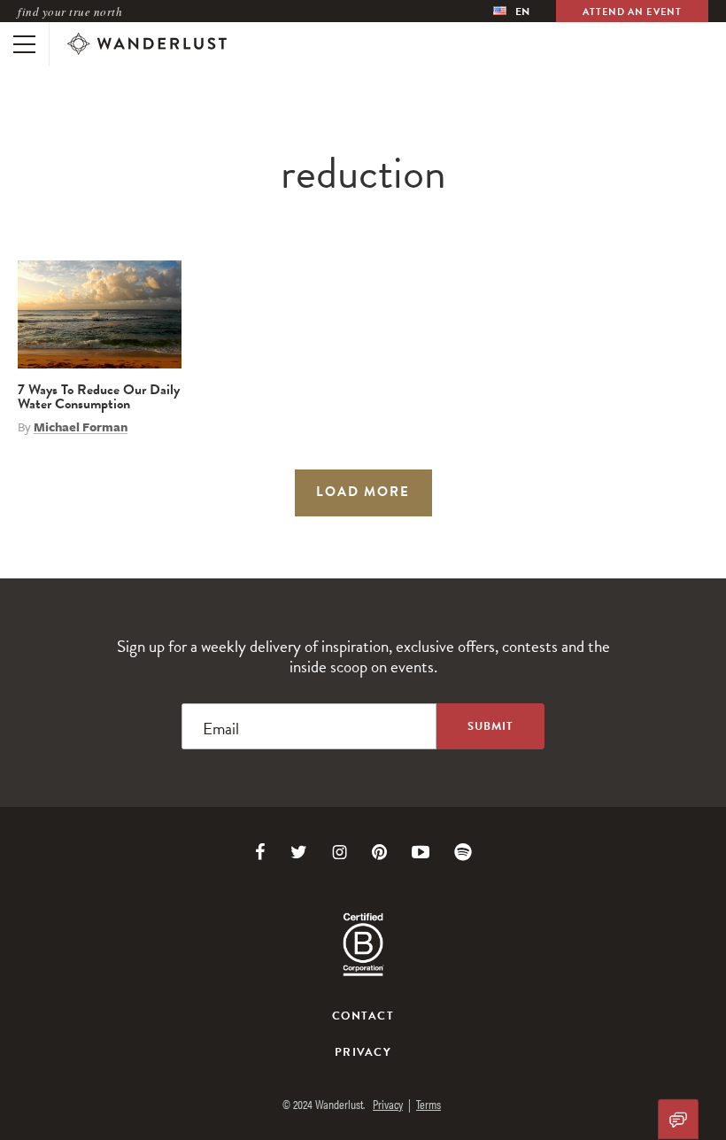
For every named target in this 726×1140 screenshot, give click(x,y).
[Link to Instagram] (339, 852)
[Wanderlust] (147, 44)
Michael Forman (80, 427)
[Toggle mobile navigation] (24, 44)
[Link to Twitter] (298, 852)
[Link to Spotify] (463, 852)
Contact (363, 1016)
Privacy (363, 1052)
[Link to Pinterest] (379, 852)
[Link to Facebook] (260, 852)
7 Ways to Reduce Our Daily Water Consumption (99, 397)
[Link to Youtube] (420, 852)
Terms (428, 1104)
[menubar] (511, 11)
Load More (363, 491)
